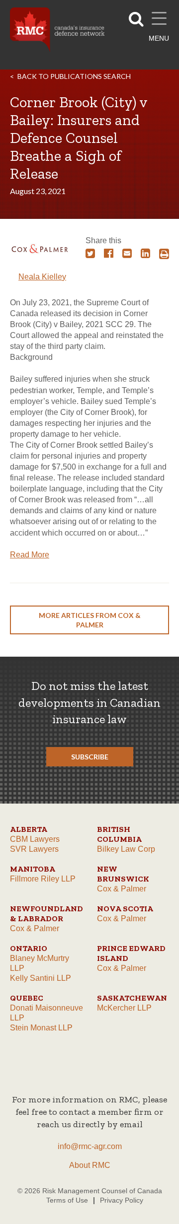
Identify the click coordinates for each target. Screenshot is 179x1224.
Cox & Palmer (121, 888)
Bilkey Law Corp (126, 849)
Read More (29, 554)
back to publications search (74, 76)
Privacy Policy (121, 1200)
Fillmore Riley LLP (43, 879)
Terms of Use (67, 1200)
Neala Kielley (42, 276)
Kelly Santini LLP (40, 978)
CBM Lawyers (35, 839)
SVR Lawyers (34, 849)
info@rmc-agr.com (90, 1146)
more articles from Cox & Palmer (90, 620)
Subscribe (89, 756)
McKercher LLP (124, 1008)
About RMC (89, 1165)
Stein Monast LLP (41, 1027)
